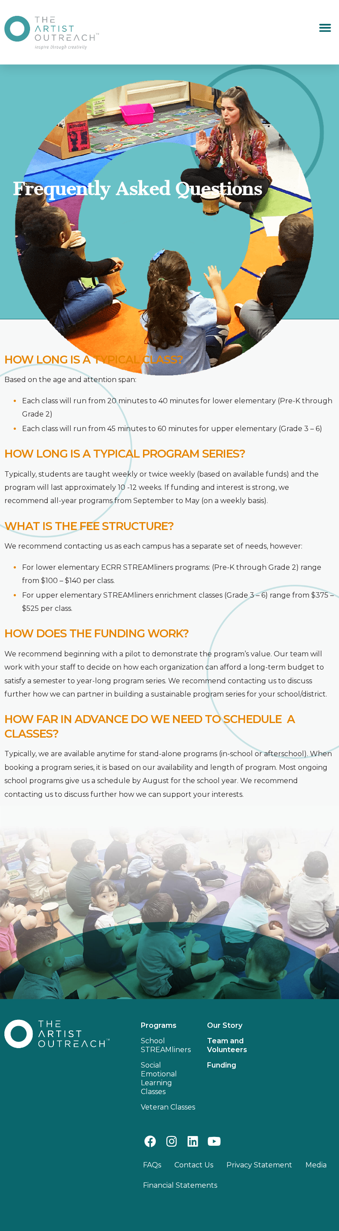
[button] (325, 28)
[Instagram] (171, 1141)
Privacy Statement (259, 1165)
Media (316, 1165)
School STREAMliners (166, 1045)
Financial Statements (180, 1185)
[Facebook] (150, 1141)
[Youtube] (214, 1141)
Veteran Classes (168, 1107)
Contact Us (193, 1165)
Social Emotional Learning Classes (159, 1078)
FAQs (152, 1165)
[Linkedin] (192, 1141)
